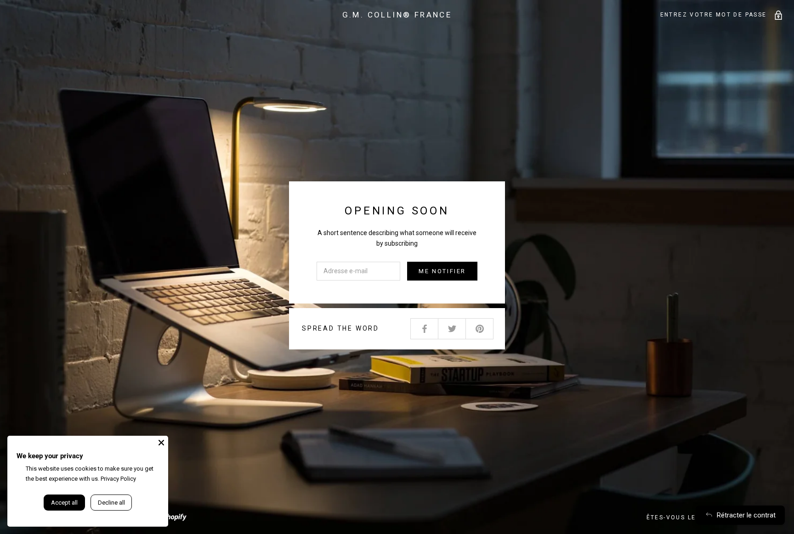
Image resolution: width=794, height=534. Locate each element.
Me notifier (442, 271)
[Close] (161, 442)
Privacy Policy (118, 478)
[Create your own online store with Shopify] (170, 516)
